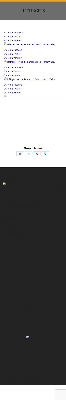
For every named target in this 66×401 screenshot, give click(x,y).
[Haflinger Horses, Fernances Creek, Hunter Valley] (29, 44)
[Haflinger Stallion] (33, 96)
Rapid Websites (50, 379)
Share (13, 32)
